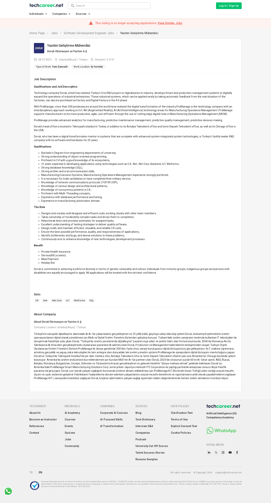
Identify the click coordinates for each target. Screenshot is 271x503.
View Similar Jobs (170, 23)
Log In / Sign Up (229, 5)
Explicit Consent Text (184, 426)
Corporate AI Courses (114, 412)
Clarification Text (181, 412)
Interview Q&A (144, 426)
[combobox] (111, 5)
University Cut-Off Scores (152, 446)
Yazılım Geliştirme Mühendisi (139, 33)
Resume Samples (147, 459)
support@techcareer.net (228, 472)
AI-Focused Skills (111, 419)
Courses (70, 419)
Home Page (37, 33)
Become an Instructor (43, 419)
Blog (139, 412)
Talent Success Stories (150, 452)
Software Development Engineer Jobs (89, 33)
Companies (59, 13)
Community (72, 446)
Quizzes (70, 432)
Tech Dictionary (145, 419)
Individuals (36, 13)
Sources (81, 13)
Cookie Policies (181, 432)
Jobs (54, 33)
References (36, 426)
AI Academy (72, 412)
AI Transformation (112, 426)
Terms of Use (179, 419)
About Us (35, 412)
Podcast (141, 439)
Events (69, 426)
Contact (34, 432)
